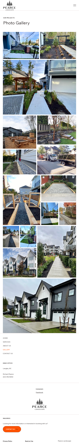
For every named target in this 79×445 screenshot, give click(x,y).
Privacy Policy (7, 441)
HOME (5, 338)
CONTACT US (8, 353)
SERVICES (6, 342)
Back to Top (29, 441)
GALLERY (6, 350)
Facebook (39, 392)
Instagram (39, 389)
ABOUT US (7, 346)
